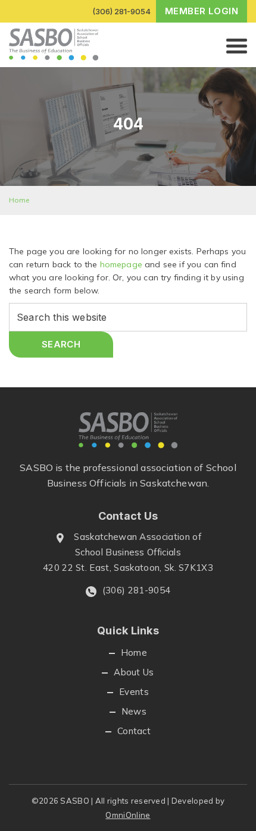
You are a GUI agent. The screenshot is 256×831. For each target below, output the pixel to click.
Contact (134, 731)
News (133, 711)
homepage (121, 264)
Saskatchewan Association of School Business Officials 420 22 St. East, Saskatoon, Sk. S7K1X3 (128, 552)
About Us (134, 672)
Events (134, 691)
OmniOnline (127, 815)
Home (19, 199)
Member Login (201, 11)
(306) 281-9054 (120, 11)
